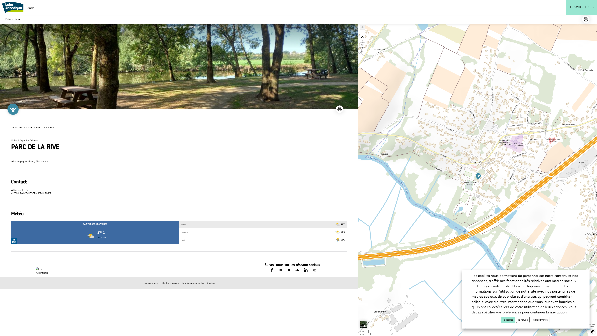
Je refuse (523, 320)
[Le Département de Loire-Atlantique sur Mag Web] (314, 270)
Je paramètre (540, 320)
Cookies (211, 283)
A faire (29, 127)
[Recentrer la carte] (362, 45)
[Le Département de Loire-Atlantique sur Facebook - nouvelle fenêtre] (272, 270)
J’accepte (508, 320)
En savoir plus (580, 7)
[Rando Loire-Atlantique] (19, 7)
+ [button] (362, 27)
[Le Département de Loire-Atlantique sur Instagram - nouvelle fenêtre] (280, 270)
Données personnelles (193, 283)
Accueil (18, 127)
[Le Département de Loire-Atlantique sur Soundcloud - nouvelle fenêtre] (297, 270)
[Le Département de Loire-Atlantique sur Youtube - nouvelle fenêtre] (289, 270)
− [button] (362, 32)
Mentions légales (170, 283)
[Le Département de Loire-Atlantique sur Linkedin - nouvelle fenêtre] (306, 270)
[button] (362, 36)
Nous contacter (151, 283)
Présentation (12, 19)
